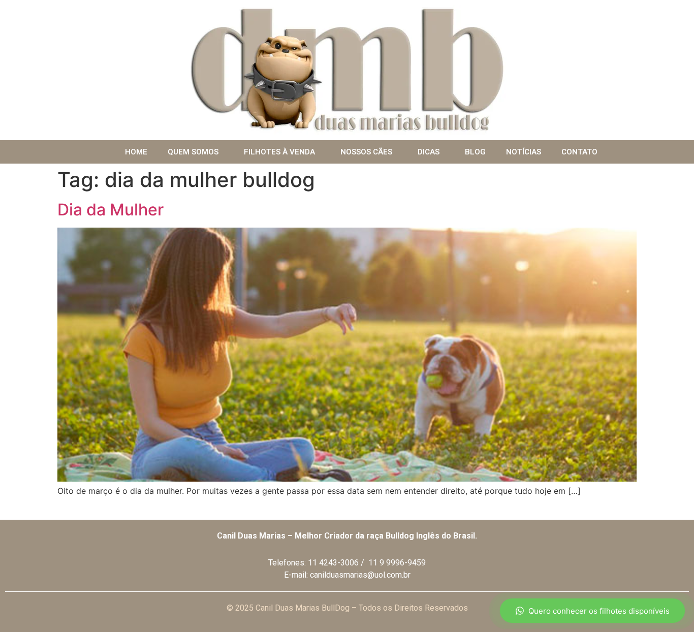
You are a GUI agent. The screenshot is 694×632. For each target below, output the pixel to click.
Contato (579, 151)
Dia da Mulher (110, 209)
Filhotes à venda (279, 151)
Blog (475, 151)
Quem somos (193, 151)
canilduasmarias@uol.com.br (360, 575)
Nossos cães (366, 151)
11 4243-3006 (333, 562)
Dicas (428, 151)
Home (136, 151)
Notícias (523, 151)
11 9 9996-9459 (397, 562)
